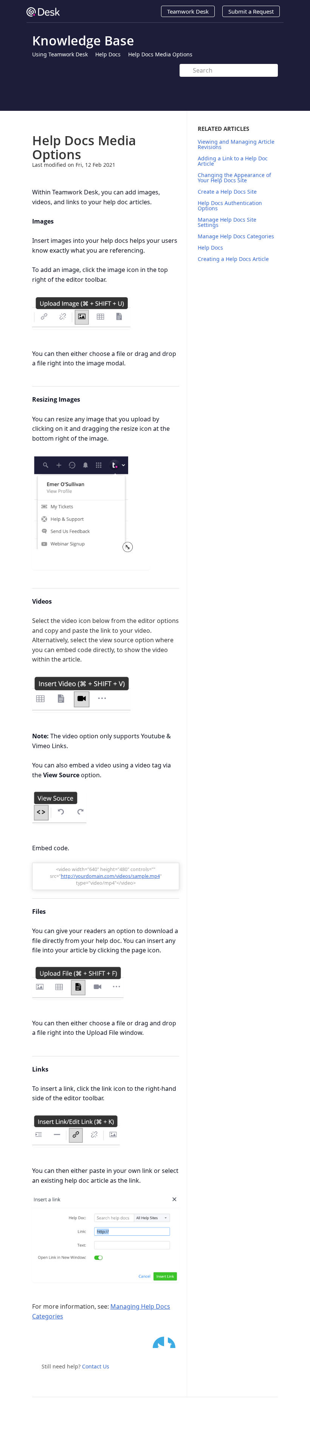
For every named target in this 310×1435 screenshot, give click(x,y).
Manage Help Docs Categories (236, 236)
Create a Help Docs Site (227, 191)
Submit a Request (251, 11)
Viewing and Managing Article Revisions (236, 144)
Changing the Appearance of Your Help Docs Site (234, 177)
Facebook (173, 1342)
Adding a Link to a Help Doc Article (233, 161)
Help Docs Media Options (160, 54)
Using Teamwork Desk (60, 54)
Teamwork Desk (188, 11)
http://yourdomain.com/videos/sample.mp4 (110, 876)
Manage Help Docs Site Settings (227, 222)
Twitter (158, 1342)
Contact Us (95, 1366)
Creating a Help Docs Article (233, 258)
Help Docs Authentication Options (230, 205)
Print (153, 122)
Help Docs (108, 54)
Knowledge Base (83, 40)
